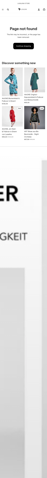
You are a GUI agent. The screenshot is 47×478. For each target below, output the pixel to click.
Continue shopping (23, 46)
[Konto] (38, 9)
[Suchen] (8, 9)
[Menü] (3, 9)
